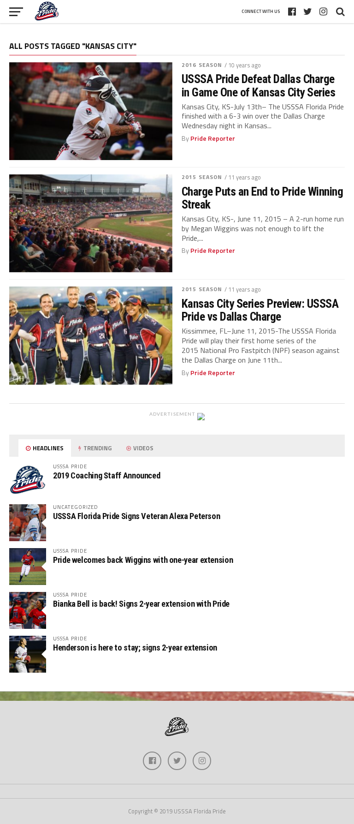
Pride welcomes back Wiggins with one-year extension (143, 560)
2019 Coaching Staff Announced (106, 475)
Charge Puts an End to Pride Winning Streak (262, 198)
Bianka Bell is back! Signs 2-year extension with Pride (141, 604)
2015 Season (202, 177)
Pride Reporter (212, 138)
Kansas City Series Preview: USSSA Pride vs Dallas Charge (260, 310)
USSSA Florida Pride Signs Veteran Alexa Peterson (136, 516)
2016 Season (202, 64)
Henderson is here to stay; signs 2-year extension (135, 647)
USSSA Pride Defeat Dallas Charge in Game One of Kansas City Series (258, 85)
